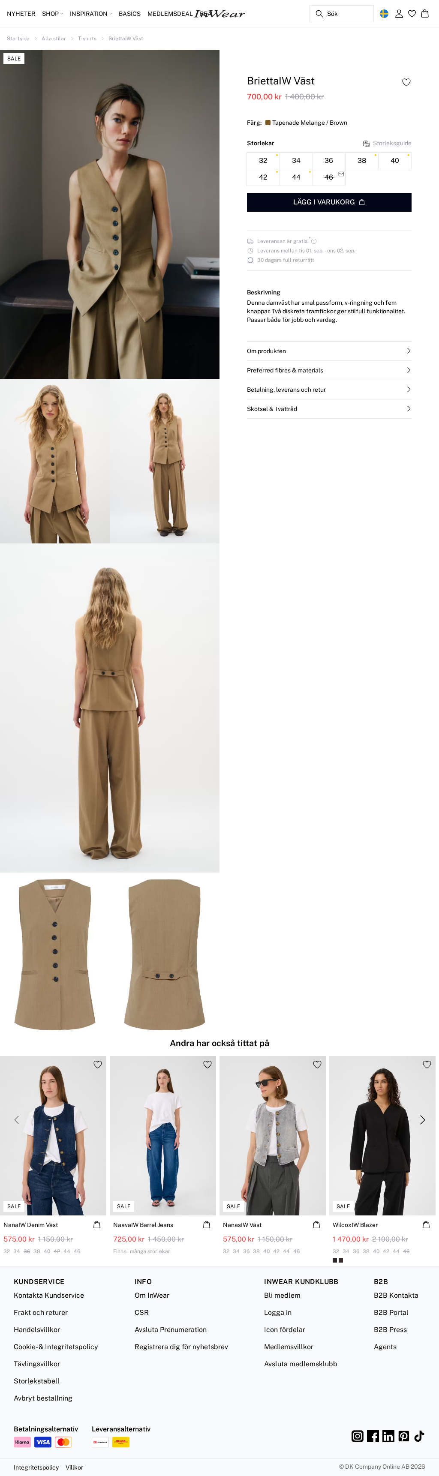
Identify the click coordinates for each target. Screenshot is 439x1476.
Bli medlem (282, 1295)
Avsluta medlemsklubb (300, 1364)
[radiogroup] (329, 169)
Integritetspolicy (36, 1467)
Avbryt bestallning (43, 1398)
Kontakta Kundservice (49, 1295)
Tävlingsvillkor (37, 1364)
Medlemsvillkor (288, 1347)
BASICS (130, 13)
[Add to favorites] (406, 82)
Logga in (278, 1312)
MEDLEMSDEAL (170, 13)
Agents (385, 1347)
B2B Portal (391, 1312)
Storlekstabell (37, 1381)
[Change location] (384, 14)
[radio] (263, 161)
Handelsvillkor (37, 1330)
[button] (329, 351)
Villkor (74, 1467)
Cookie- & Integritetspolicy (56, 1347)
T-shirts (87, 39)
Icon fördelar (284, 1330)
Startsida (18, 39)
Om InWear (152, 1295)
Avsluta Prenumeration (171, 1330)
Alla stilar (54, 39)
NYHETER (21, 13)
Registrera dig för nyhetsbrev (181, 1347)
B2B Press (390, 1330)
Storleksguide (392, 143)
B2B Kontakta (396, 1295)
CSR (142, 1312)
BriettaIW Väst (125, 39)
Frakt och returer (41, 1312)
